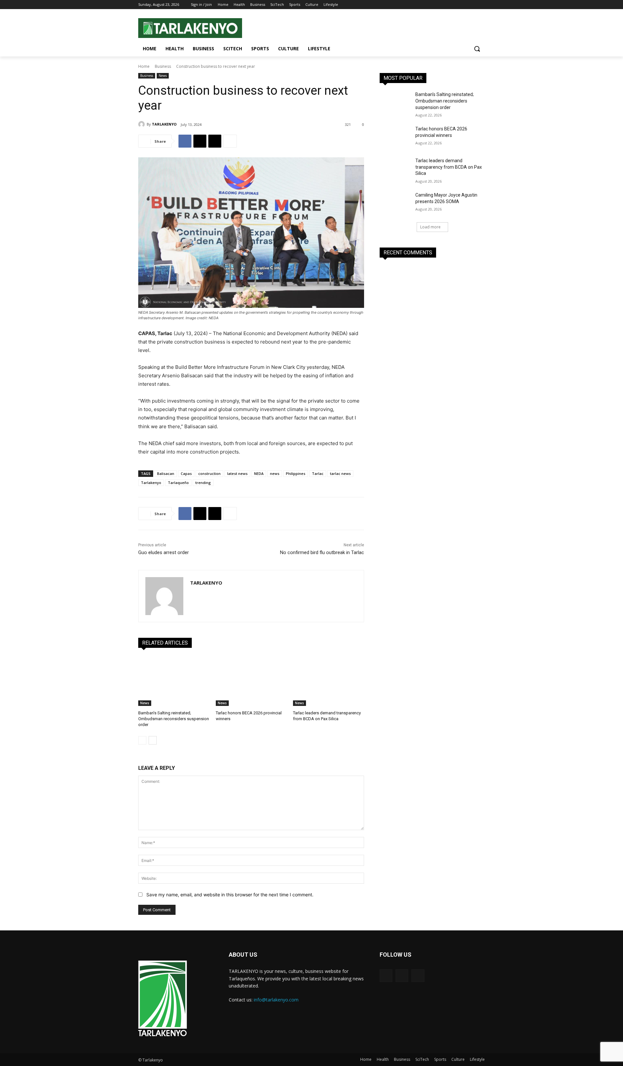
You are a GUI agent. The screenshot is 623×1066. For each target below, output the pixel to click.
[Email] (199, 141)
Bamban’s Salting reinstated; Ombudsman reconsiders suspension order (173, 718)
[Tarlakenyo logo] (190, 28)
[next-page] (153, 740)
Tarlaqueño (178, 482)
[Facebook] (463, 4)
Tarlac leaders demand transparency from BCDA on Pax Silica (448, 167)
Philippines (295, 473)
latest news (237, 473)
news (274, 473)
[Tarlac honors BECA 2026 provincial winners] (251, 681)
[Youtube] (481, 4)
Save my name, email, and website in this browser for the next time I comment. (229, 894)
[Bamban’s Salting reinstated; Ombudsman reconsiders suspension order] (173, 681)
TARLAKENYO (164, 124)
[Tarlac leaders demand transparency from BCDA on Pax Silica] (328, 681)
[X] (214, 141)
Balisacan (165, 473)
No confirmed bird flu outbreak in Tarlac (322, 552)
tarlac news (340, 473)
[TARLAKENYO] (142, 124)
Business (163, 66)
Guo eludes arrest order (163, 552)
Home (144, 66)
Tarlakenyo (151, 482)
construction (209, 473)
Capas (186, 473)
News (163, 75)
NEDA (258, 473)
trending (203, 482)
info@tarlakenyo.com (276, 1000)
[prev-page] (142, 740)
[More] (230, 141)
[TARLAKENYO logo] (162, 999)
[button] (477, 48)
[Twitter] (472, 4)
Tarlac (318, 473)
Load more (430, 227)
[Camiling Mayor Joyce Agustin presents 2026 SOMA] (395, 203)
